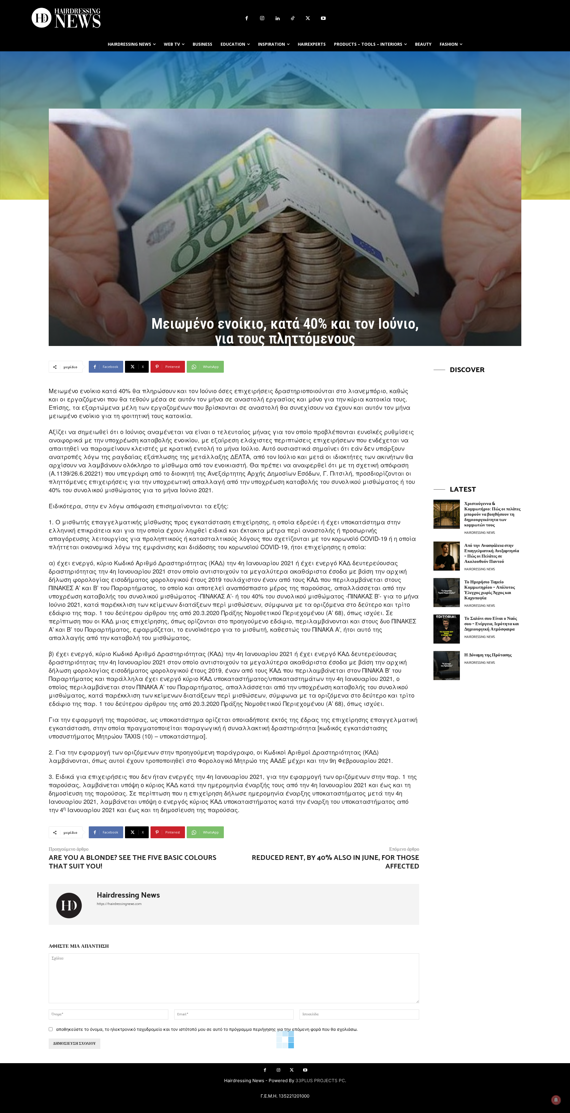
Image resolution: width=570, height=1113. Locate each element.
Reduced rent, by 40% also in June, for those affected (335, 862)
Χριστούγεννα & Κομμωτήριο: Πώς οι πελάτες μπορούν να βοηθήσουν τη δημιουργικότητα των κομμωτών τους (492, 514)
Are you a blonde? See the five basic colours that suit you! (132, 862)
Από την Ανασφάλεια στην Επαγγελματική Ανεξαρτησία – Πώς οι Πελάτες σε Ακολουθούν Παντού (491, 553)
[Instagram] (262, 18)
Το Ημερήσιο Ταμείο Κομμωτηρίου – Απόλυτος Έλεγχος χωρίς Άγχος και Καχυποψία (489, 590)
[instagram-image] (477, 424)
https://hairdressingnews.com (119, 904)
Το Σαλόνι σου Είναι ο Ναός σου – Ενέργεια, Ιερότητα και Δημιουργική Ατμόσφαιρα (491, 624)
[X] (308, 18)
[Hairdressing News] (73, 904)
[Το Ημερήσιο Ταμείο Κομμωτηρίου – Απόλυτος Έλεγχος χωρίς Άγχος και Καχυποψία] (446, 592)
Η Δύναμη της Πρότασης (488, 655)
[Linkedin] (277, 18)
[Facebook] (246, 18)
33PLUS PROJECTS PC (320, 1080)
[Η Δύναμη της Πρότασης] (446, 665)
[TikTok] (292, 18)
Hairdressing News (128, 895)
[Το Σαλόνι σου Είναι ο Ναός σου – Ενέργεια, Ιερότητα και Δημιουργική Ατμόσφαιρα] (446, 629)
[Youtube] (323, 18)
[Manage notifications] (556, 1100)
